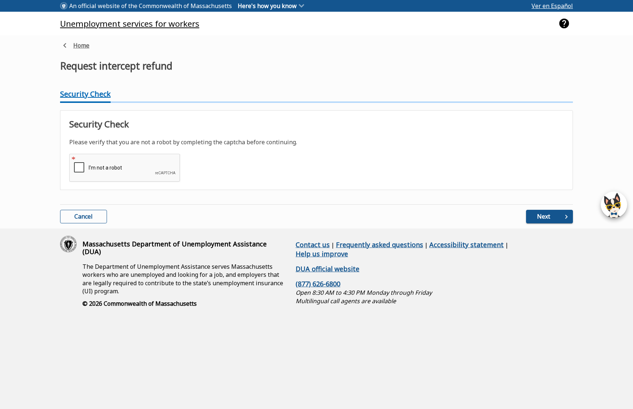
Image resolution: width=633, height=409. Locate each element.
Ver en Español (552, 6)
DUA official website (327, 268)
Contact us (313, 244)
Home (74, 45)
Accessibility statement (466, 244)
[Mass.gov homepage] (68, 244)
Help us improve (322, 253)
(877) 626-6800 (318, 283)
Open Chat (614, 205)
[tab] (85, 94)
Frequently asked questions (379, 244)
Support (564, 23)
